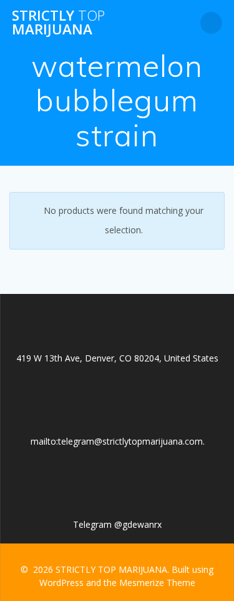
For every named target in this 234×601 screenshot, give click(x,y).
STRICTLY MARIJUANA (58, 23)
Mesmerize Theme (157, 582)
